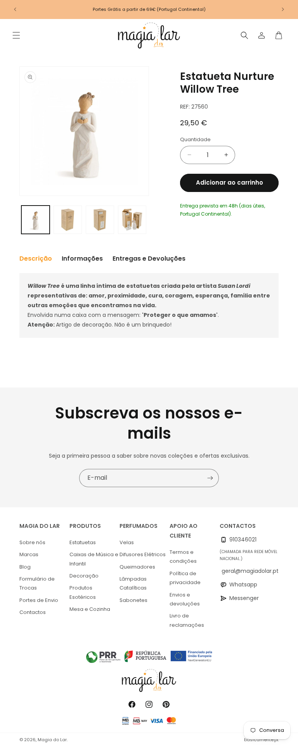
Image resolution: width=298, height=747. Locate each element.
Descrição (35, 258)
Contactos (32, 612)
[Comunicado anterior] (15, 9)
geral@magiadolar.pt (250, 571)
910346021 (242, 539)
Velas (127, 542)
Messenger (244, 598)
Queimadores (137, 567)
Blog (25, 567)
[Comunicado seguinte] (282, 9)
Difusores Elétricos (143, 554)
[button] (16, 35)
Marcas (28, 554)
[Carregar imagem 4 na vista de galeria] (132, 220)
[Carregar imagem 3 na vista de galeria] (100, 220)
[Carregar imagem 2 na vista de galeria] (68, 220)
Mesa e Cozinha (89, 609)
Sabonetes (133, 600)
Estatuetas (82, 542)
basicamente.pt (261, 740)
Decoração (84, 575)
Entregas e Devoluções (149, 258)
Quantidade (195, 139)
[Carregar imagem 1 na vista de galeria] (35, 220)
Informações (82, 258)
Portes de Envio (38, 600)
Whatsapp (243, 584)
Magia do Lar (52, 740)
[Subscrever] (209, 478)
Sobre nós (32, 542)
